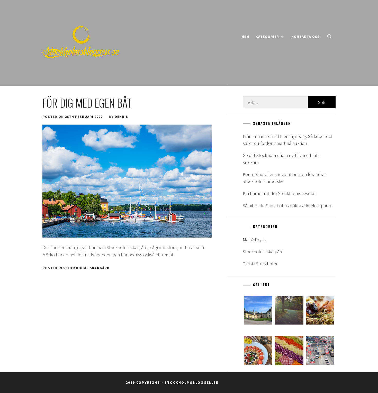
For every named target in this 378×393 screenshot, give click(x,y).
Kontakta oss (305, 36)
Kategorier (267, 36)
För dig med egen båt (87, 103)
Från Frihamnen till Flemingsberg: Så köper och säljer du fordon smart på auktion (288, 139)
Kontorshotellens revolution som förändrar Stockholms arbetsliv (284, 177)
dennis (121, 116)
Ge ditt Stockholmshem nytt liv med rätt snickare (281, 158)
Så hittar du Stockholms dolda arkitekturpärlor (288, 205)
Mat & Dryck (254, 239)
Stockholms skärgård (86, 268)
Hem (245, 36)
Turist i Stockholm (260, 264)
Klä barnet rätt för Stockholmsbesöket (280, 193)
